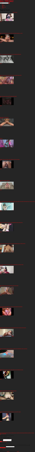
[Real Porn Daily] (7, 2)
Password (1, 440)
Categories (3, 5)
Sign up (8, 451)
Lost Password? (4, 441)
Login (1, 441)
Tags (2, 6)
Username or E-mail (3, 446)
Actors (3, 7)
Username (1, 439)
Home (3, 4)
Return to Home (15, 12)
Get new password (2, 447)
